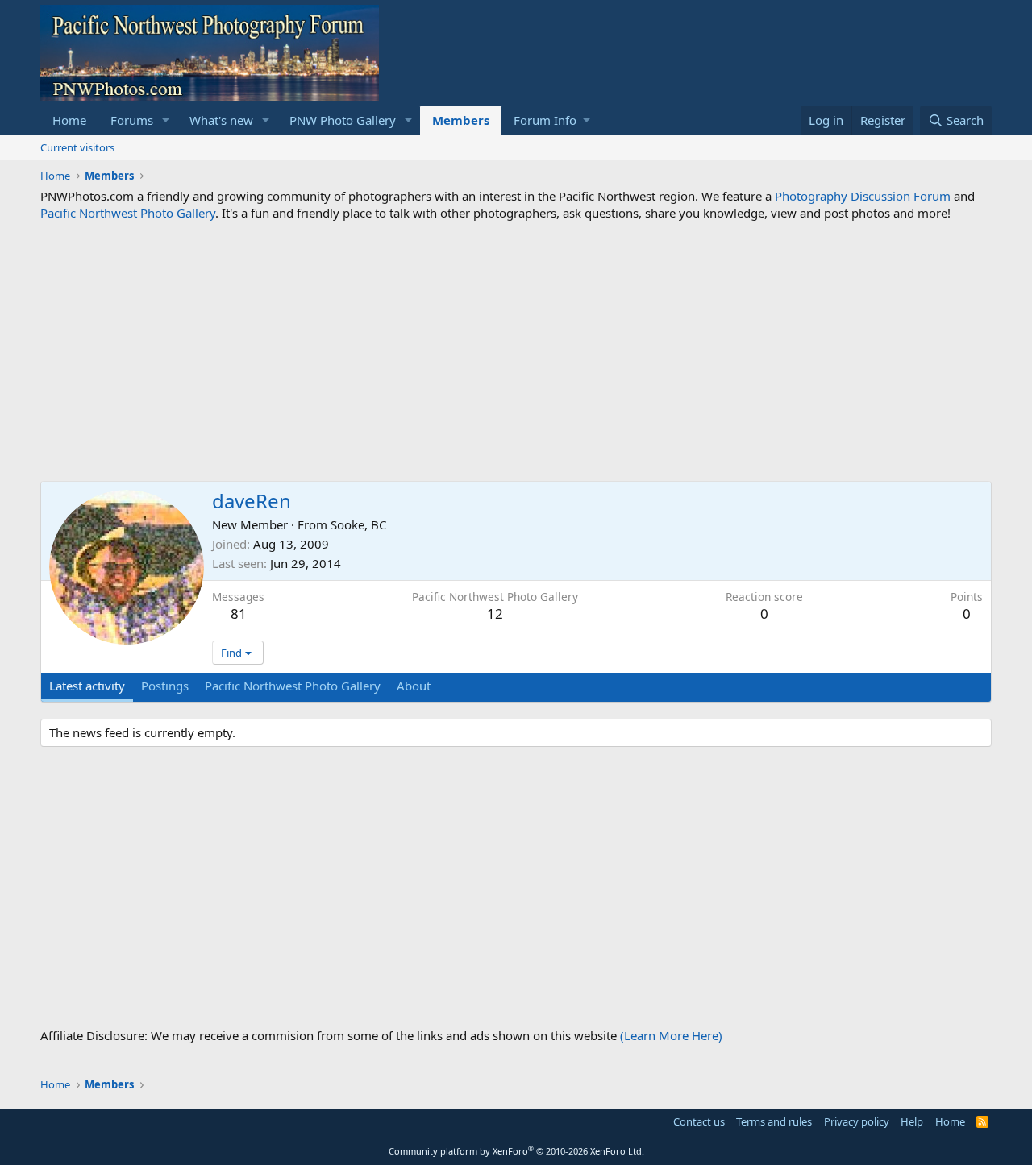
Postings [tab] (165, 686)
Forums (131, 120)
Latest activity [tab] (87, 686)
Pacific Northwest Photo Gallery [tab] (293, 686)
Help (912, 1121)
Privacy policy (856, 1121)
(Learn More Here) (671, 1035)
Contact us (699, 1121)
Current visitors (77, 147)
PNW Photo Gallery (342, 120)
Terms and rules (774, 1121)
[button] (166, 120)
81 (239, 613)
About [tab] (414, 686)
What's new (221, 120)
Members (460, 120)
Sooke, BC (358, 524)
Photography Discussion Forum (863, 196)
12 (495, 613)
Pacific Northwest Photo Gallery (127, 213)
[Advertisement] (516, 351)
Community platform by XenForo (516, 1151)
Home (69, 120)
